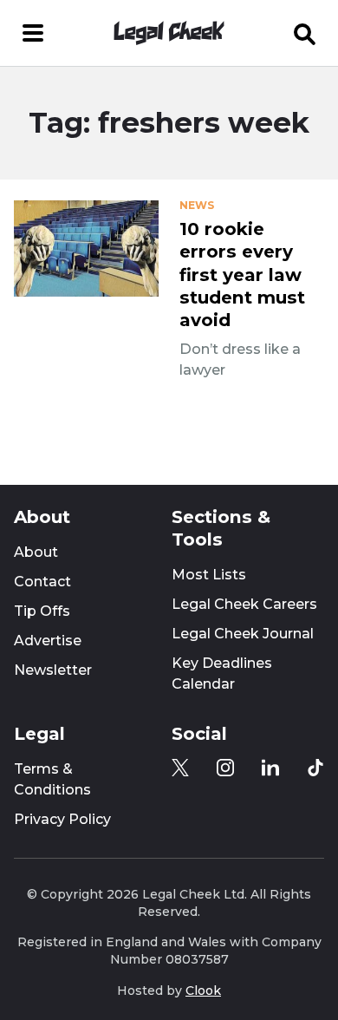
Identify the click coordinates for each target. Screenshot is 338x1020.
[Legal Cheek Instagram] (225, 767)
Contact (42, 581)
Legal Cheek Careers (244, 604)
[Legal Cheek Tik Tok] (315, 767)
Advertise (47, 640)
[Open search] (305, 33)
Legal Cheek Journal (243, 633)
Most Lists (209, 574)
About (36, 552)
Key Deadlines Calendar (222, 673)
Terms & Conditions (52, 779)
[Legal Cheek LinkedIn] (270, 767)
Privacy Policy (62, 819)
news (196, 205)
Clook (203, 990)
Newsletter (53, 670)
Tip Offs (42, 611)
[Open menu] (33, 33)
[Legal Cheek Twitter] (180, 767)
